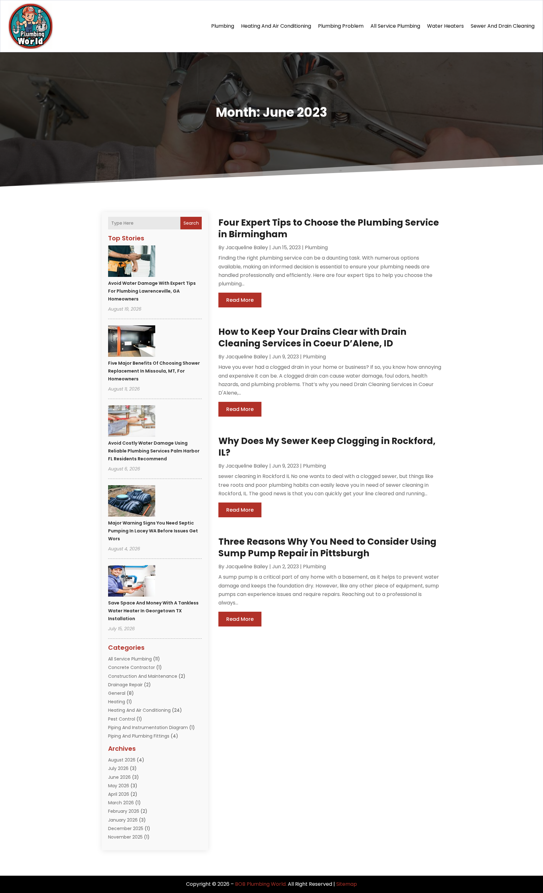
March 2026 (121, 803)
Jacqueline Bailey (247, 247)
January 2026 (123, 820)
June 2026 (119, 777)
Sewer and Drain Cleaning (503, 26)
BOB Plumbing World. (261, 884)
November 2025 (125, 837)
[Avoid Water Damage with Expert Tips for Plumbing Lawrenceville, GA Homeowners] (131, 262)
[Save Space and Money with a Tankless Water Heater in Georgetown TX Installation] (131, 581)
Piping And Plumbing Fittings (138, 736)
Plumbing (222, 26)
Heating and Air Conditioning (276, 26)
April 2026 (118, 794)
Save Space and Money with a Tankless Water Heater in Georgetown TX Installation (153, 611)
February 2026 (123, 811)
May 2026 (118, 786)
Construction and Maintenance (142, 676)
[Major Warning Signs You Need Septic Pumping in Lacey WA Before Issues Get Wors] (131, 502)
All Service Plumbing (395, 26)
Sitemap (346, 884)
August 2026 (121, 760)
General (116, 693)
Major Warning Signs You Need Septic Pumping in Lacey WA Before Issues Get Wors (153, 531)
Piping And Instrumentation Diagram (148, 727)
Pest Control (121, 719)
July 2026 (118, 768)
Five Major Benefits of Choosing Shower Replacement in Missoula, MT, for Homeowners (154, 371)
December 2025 (125, 828)
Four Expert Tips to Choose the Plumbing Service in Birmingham (328, 228)
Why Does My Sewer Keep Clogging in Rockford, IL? (327, 446)
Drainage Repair (125, 685)
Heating (116, 702)
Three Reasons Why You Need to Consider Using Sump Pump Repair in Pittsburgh (327, 547)
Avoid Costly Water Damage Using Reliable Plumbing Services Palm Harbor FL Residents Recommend (154, 451)
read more (240, 300)
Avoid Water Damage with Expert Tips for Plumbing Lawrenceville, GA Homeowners (152, 291)
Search (191, 223)
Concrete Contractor (131, 667)
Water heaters (445, 26)
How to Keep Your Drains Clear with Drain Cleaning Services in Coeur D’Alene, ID (312, 337)
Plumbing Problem (341, 26)
